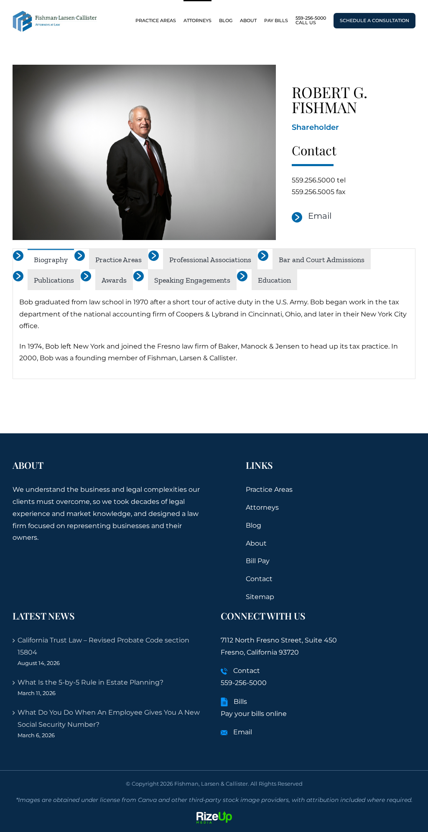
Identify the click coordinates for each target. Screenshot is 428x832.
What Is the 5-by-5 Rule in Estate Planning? (90, 682)
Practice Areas (269, 489)
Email (319, 216)
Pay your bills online (254, 714)
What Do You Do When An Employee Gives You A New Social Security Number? (109, 718)
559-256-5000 (244, 683)
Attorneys (262, 507)
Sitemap (260, 597)
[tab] (51, 259)
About (256, 543)
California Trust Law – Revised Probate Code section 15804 (103, 646)
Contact (259, 579)
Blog (253, 525)
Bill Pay (258, 561)
